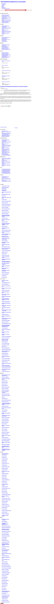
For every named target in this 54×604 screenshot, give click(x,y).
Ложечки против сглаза (5, 314)
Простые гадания (4, 491)
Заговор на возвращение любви (6, 54)
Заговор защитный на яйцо (6, 301)
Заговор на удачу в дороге (5, 255)
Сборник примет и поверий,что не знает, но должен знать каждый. (6, 404)
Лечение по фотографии (5, 534)
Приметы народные (5, 385)
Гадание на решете (4, 478)
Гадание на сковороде (5, 501)
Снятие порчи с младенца (5, 344)
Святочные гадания (4, 41)
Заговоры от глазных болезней (6, 201)
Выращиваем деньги (5, 583)
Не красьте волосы (4, 46)
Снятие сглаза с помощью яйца (6, 336)
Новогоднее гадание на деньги (6, 499)
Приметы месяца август (5, 401)
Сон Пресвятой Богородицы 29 (6, 169)
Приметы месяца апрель (5, 420)
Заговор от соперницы (5, 207)
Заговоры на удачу (4, 18)
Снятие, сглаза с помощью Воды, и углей (5, 294)
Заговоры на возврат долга (5, 22)
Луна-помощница (4, 521)
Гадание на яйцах (4, 38)
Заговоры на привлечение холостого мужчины (5, 550)
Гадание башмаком (4, 507)
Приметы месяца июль (5, 422)
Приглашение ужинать (5, 473)
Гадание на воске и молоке (5, 466)
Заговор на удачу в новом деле (6, 21)
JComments (16, 127)
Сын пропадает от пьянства (6, 572)
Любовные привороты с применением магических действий (5, 544)
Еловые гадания (4, 489)
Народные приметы (5, 398)
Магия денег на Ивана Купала (6, 527)
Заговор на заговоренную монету (6, 20)
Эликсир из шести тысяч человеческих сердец (5, 597)
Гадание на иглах (4, 40)
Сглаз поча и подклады (5, 284)
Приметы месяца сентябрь (6, 417)
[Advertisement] (16, 116)
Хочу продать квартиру (5, 532)
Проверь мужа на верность (5, 151)
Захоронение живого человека (6, 531)
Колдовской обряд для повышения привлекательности (6, 55)
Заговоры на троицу (5, 341)
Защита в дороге (4, 253)
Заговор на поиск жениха (5, 272)
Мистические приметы (5, 406)
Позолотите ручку (4, 423)
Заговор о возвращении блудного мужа (5, 188)
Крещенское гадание (5, 468)
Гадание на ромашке (5, 486)
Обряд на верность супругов (6, 246)
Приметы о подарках (5, 382)
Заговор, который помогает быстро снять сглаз (6, 351)
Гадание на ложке (4, 502)
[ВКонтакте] (6, 106)
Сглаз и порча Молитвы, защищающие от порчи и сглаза (6, 134)
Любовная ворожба (4, 598)
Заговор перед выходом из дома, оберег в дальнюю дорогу (6, 261)
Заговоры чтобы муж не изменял (6, 31)
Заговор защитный (4, 240)
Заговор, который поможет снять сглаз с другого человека (6, 366)
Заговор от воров (4, 199)
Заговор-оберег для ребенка (6, 205)
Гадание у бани (4, 476)
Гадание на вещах (4, 460)
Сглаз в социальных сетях (5, 343)
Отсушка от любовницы (5, 52)
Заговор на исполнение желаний (6, 17)
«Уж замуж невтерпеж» (5, 47)
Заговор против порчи (5, 353)
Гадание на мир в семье (5, 504)
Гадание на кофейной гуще (6, 479)
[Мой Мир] (8, 106)
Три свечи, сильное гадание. (6, 498)
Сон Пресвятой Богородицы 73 (6, 172)
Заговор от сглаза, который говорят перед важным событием (6, 224)
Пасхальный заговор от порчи (6, 323)
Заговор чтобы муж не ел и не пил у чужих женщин (6, 234)
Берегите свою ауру (4, 561)
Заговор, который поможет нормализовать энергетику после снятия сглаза (6, 326)
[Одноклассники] (7, 106)
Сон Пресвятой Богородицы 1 (6, 170)
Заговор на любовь (4, 226)
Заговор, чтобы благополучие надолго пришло (6, 16)
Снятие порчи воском (5, 354)
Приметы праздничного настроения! (5, 392)
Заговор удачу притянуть (5, 15)
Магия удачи (4, 195)
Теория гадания (4, 481)
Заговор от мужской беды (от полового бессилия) (6, 248)
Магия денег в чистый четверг (6, 566)
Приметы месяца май (5, 433)
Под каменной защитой (5, 580)
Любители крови (4, 575)
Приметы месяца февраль (5, 440)
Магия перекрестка (4, 56)
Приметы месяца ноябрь (5, 427)
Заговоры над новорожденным (6, 204)
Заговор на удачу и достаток (5, 14)
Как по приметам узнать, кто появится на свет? (6, 375)
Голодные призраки (5, 577)
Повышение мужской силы (5, 57)
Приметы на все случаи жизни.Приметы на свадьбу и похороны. (6, 450)
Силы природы (4, 593)
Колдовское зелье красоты (5, 546)
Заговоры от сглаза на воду (5, 136)
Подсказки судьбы (4, 160)
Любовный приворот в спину (6, 194)
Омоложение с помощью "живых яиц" (5, 519)
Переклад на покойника (5, 569)
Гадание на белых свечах (5, 463)
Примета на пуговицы (5, 48)
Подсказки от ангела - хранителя (6, 158)
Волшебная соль (4, 411)
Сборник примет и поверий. (6, 395)
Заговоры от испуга (5, 361)
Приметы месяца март (5, 437)
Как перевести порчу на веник (6, 349)
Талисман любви (4, 537)
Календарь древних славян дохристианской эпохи (6, 591)
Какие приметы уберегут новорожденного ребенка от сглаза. (6, 447)
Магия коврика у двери (5, 540)
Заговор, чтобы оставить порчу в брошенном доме (6, 318)
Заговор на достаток (5, 202)
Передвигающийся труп (5, 555)
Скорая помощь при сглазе (6, 371)
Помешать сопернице (5, 563)
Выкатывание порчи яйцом (5, 135)
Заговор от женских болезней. (6, 250)
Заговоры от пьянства (5, 213)
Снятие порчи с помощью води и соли (6, 70)
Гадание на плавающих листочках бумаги (5, 454)
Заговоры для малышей (5, 513)
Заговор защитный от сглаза (6, 282)
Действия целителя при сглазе (6, 367)
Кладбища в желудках (5, 600)
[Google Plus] (10, 106)
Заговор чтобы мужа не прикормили (5, 268)
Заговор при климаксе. (5, 210)
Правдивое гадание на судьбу (6, 39)
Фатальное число (4, 589)
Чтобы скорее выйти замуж (5, 154)
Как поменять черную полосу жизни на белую (6, 45)
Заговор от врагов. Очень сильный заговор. (5, 26)
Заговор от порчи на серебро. (6, 133)
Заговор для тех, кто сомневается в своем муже (5, 236)
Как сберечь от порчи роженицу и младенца (5, 339)
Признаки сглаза (4, 346)
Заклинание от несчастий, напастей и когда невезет (5, 529)
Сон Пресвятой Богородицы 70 (6, 173)
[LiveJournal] (9, 106)
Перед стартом (4, 586)
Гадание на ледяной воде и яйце (6, 510)
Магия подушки (4, 578)
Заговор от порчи (4, 277)
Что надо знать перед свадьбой (6, 49)
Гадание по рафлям (4, 469)
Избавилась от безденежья (5, 53)
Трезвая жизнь (4, 275)
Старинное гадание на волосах (6, 37)
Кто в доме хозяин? (4, 430)
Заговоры (6, 88)
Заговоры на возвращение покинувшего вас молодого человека (13, 86)
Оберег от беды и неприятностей (4, 190)
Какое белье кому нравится (6, 444)
